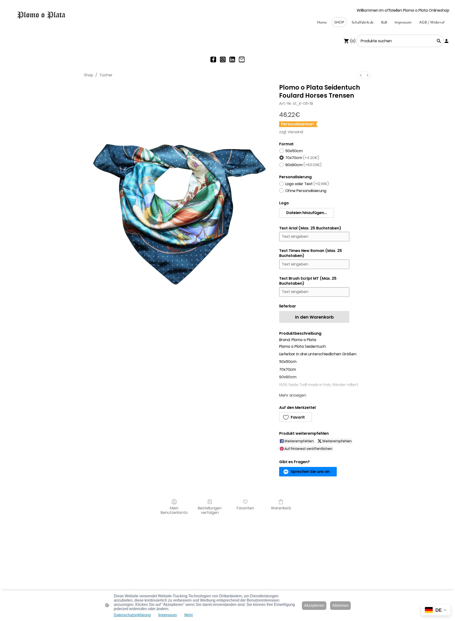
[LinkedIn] (232, 59)
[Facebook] (213, 59)
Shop (88, 75)
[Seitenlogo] (41, 15)
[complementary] (435, 610)
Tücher (106, 75)
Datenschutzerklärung (132, 615)
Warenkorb (281, 507)
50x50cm (294, 151)
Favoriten (245, 507)
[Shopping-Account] (446, 41)
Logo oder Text (307, 184)
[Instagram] (223, 59)
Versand (295, 132)
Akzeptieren (314, 605)
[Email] (242, 59)
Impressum (167, 615)
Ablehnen (340, 605)
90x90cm (303, 165)
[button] (439, 41)
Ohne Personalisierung (305, 190)
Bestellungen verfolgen (210, 510)
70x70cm (302, 157)
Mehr (188, 615)
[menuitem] (361, 75)
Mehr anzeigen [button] (292, 395)
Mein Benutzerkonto (174, 510)
